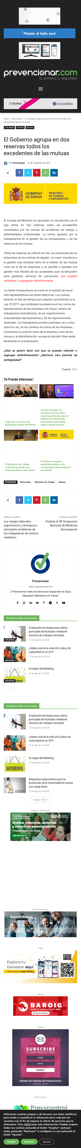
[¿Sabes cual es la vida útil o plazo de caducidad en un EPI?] (15, 654)
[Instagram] (24, 601)
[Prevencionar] (6, 163)
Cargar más (39, 799)
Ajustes (47, 1141)
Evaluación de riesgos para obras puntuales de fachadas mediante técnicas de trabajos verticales (48, 631)
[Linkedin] (54, 173)
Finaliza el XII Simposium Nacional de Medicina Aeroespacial (61, 525)
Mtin (74, 369)
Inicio (6, 118)
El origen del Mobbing (41, 668)
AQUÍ (27, 1124)
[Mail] (37, 601)
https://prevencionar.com (40, 586)
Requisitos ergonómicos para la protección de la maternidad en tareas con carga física (51, 783)
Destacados (25, 482)
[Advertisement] (40, 873)
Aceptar (11, 1141)
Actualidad (17, 118)
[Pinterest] (36, 173)
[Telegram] (50, 601)
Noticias (20, 127)
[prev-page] (6, 688)
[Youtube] (63, 601)
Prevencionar (18, 163)
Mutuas (30, 127)
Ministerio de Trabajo (45, 482)
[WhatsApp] (45, 173)
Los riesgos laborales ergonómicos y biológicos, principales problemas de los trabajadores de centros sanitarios (21, 529)
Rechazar (29, 1141)
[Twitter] (28, 173)
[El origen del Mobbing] (15, 674)
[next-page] (12, 688)
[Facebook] (19, 173)
